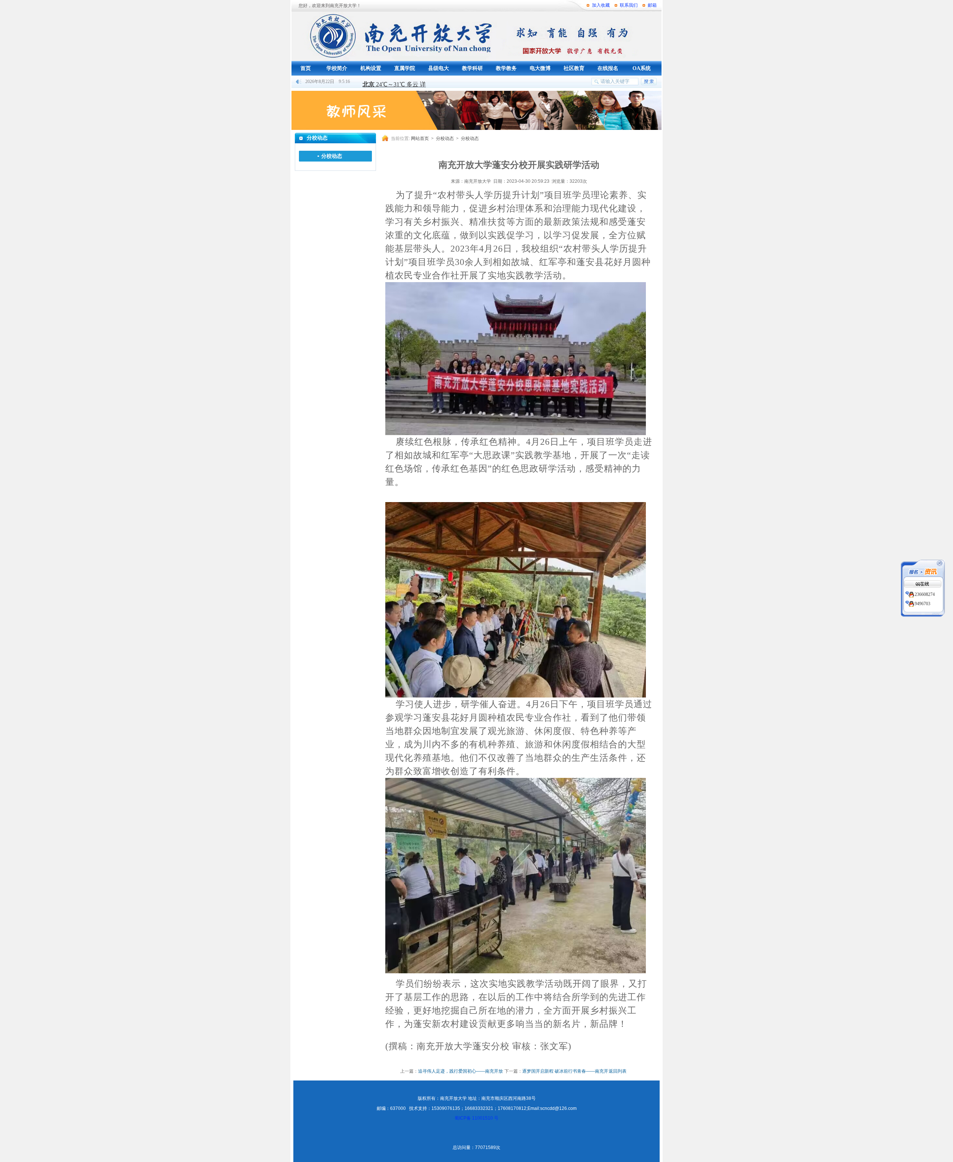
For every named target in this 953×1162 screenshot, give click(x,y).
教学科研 (472, 68)
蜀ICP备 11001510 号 (476, 1118)
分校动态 (331, 156)
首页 (305, 68)
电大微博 (540, 68)
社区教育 (574, 68)
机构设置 (370, 68)
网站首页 (420, 138)
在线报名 (607, 68)
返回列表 (618, 1071)
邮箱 (652, 5)
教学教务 (506, 68)
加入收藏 (601, 5)
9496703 (922, 603)
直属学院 (404, 68)
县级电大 (438, 68)
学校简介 (336, 68)
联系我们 (629, 5)
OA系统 (641, 68)
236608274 (925, 594)
